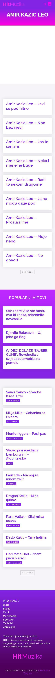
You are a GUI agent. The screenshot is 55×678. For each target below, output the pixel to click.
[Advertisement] (27, 54)
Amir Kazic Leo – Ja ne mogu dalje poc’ (26, 200)
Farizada (11, 484)
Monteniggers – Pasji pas (26, 434)
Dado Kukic (12, 542)
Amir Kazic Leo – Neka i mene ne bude (27, 163)
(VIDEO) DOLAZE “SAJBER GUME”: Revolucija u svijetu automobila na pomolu (26, 357)
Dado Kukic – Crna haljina (26, 537)
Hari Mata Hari (14, 563)
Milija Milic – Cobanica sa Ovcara (25, 415)
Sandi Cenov (13, 401)
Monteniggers (14, 438)
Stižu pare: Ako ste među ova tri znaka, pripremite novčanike (25, 315)
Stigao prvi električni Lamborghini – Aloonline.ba (22, 454)
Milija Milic (12, 422)
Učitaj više (26, 272)
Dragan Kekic (13, 505)
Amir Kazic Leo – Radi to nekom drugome (26, 182)
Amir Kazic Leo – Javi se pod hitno (25, 106)
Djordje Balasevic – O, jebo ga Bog (23, 335)
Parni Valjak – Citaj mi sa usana (25, 519)
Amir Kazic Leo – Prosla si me (21, 219)
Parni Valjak (13, 526)
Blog (9, 463)
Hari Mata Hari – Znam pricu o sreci (23, 556)
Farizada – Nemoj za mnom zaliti (22, 477)
